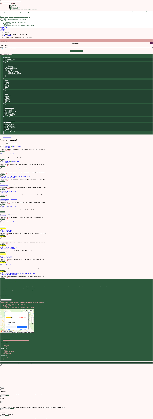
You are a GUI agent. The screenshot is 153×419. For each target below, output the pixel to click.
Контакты (10, 132)
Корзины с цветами (9, 69)
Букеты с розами (8, 112)
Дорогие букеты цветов (10, 67)
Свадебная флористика (10, 75)
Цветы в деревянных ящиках (11, 68)
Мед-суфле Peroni (8, 125)
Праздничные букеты (12, 64)
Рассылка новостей (22, 19)
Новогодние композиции (10, 76)
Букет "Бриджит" (4, 192)
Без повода (7, 97)
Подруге (7, 85)
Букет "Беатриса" (4, 185)
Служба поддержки (4, 13)
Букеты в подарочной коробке (14, 72)
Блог (9, 118)
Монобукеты (10, 66)
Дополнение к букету (9, 130)
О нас (11, 6)
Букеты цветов (8, 62)
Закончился (2, 151)
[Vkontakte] (0, 294)
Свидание (7, 98)
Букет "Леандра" (3, 207)
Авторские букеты (11, 63)
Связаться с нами (3, 14)
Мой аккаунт (3, 18)
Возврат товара (11, 14)
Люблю (6, 92)
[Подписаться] (0, 301)
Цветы (8, 103)
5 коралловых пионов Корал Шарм (7, 154)
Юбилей (7, 91)
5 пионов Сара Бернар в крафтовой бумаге (9, 169)
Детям (6, 88)
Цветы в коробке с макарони (13, 74)
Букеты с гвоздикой (9, 107)
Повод (7, 89)
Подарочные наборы (9, 124)
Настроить (3, 395)
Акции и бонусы (13, 5)
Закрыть (2, 387)
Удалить (6, 415)
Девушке (7, 83)
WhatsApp (5, 26)
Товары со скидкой (26, 17)
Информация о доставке (15, 7)
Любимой (7, 82)
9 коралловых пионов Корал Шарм (7, 177)
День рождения (8, 90)
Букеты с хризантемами (10, 114)
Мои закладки (6, 359)
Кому (7, 78)
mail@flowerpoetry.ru (7, 23)
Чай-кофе (7, 128)
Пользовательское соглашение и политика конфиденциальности (23, 9)
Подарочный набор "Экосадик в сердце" (8, 274)
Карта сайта (16, 14)
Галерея (8, 133)
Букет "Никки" (3, 215)
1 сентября (7, 102)
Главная (9, 57)
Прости (6, 94)
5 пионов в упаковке (4, 162)
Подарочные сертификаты (12, 17)
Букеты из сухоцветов (9, 77)
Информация (3, 11)
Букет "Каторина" (4, 200)
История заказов (10, 19)
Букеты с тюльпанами (9, 113)
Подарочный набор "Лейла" (6, 231)
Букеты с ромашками (9, 104)
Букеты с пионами (9, 110)
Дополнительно (3, 16)
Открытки (7, 129)
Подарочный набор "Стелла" (6, 257)
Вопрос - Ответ (13, 131)
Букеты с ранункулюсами (10, 111)
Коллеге (7, 86)
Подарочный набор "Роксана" (6, 240)
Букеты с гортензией (9, 108)
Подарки (9, 122)
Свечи (6, 123)
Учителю (7, 87)
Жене (6, 81)
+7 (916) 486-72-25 (6, 24)
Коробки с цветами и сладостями (14, 73)
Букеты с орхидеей (9, 109)
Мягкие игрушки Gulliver (10, 127)
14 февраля (7, 99)
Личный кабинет (6, 357)
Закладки (16, 19)
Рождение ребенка (9, 95)
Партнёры (20, 17)
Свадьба (7, 96)
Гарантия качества (14, 8)
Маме (6, 80)
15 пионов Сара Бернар (5, 147)
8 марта (6, 100)
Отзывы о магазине (12, 117)
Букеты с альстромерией (10, 105)
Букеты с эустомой (9, 115)
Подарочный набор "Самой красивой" (8, 248)
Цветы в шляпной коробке (13, 71)
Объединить (7, 408)
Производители (3, 17)
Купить (7, 395)
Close (2, 401)
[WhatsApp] (1, 294)
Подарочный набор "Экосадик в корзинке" (9, 265)
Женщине (7, 84)
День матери (7, 101)
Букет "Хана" (3, 222)
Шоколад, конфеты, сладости (11, 126)
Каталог (9, 61)
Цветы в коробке (8, 70)
